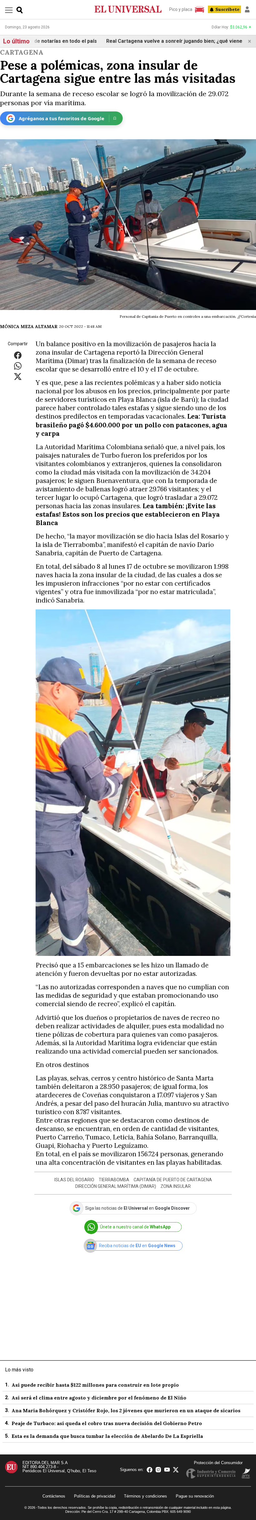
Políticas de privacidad (94, 1496)
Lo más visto (19, 1370)
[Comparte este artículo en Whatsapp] (18, 365)
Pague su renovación (195, 1496)
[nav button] (9, 10)
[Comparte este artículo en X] (18, 376)
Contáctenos (53, 1496)
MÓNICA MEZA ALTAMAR (28, 326)
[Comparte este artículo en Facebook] (18, 355)
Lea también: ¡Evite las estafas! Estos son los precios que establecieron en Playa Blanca (128, 514)
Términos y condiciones (145, 1496)
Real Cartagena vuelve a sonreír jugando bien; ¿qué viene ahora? (155, 41)
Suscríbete (227, 9)
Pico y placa (180, 9)
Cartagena (21, 52)
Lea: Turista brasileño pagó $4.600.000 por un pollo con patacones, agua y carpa (131, 424)
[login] (247, 9)
